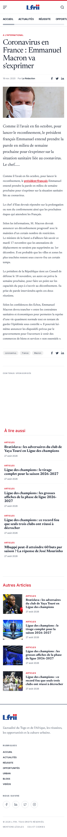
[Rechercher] (60, 7)
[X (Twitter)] (25, 804)
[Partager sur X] (57, 78)
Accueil (8, 19)
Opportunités (11, 768)
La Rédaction (28, 78)
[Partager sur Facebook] (51, 78)
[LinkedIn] (15, 804)
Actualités (26, 19)
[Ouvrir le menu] (6, 7)
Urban (7, 773)
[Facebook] (6, 804)
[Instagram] (34, 804)
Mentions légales (13, 827)
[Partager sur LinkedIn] (62, 78)
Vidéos (7, 784)
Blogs (6, 778)
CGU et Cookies (36, 827)
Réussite (45, 19)
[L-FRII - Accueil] (33, 7)
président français (36, 181)
